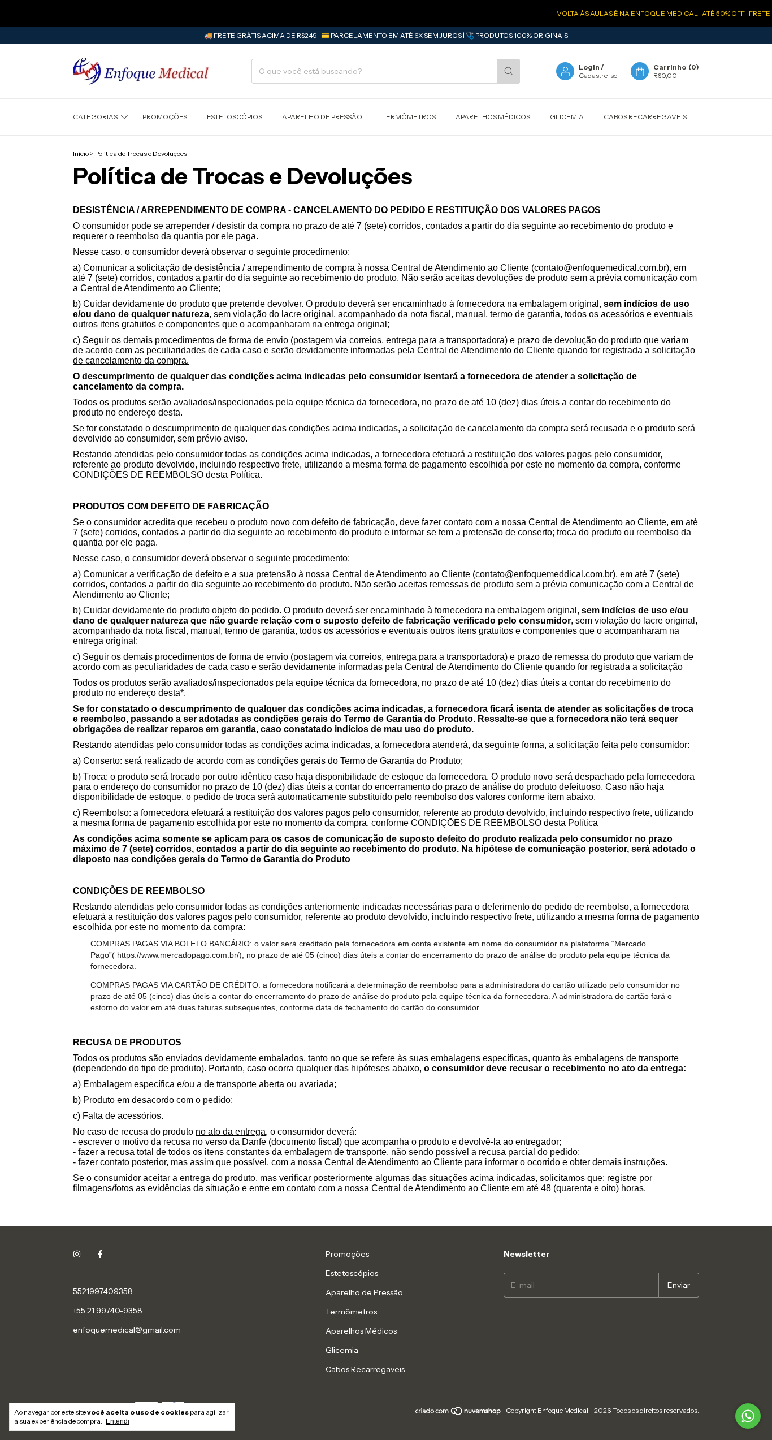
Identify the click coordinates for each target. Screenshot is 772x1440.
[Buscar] (508, 71)
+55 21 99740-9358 (107, 1310)
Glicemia (567, 117)
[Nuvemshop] (458, 1413)
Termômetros (409, 117)
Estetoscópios (234, 117)
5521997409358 (103, 1291)
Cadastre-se (598, 75)
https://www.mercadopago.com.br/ (178, 954)
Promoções (164, 117)
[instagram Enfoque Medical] (77, 1254)
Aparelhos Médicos (493, 117)
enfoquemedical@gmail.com (127, 1330)
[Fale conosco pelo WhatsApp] (748, 1416)
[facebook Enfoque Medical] (100, 1254)
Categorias (95, 117)
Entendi (117, 1421)
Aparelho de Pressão (322, 117)
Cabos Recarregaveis (645, 117)
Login (589, 67)
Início (81, 153)
